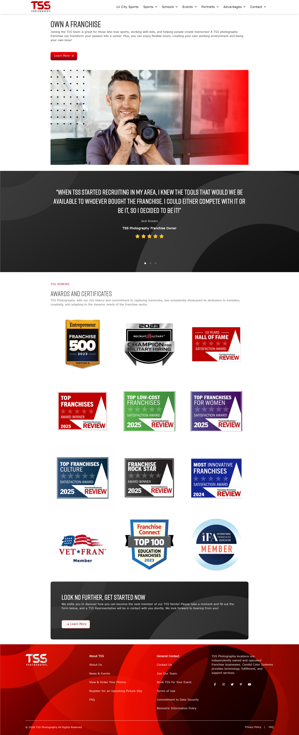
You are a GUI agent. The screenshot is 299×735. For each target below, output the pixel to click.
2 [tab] (150, 263)
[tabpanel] (149, 214)
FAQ (92, 699)
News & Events (99, 673)
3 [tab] (155, 263)
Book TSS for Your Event (174, 682)
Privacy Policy (253, 727)
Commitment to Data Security (178, 699)
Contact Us (164, 665)
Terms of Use (166, 691)
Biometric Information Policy (176, 708)
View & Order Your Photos (107, 682)
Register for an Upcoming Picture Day (115, 691)
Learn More (62, 56)
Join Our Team (167, 673)
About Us (95, 665)
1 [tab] (145, 263)
